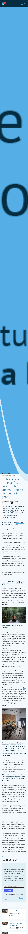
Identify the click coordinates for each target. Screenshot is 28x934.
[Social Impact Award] (7, 3)
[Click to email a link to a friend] (16, 860)
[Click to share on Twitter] (13, 860)
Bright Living (13, 524)
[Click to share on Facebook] (10, 860)
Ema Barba (20, 523)
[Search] (25, 3)
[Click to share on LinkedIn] (7, 860)
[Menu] (22, 3)
